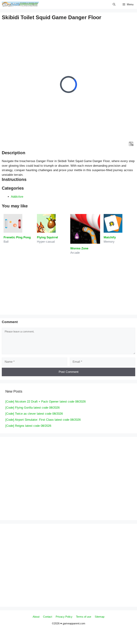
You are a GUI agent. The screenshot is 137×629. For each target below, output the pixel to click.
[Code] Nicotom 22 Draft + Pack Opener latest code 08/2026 (45, 401)
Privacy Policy (64, 616)
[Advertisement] (68, 106)
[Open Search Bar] (114, 4)
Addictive (17, 196)
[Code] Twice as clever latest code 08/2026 (34, 413)
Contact (47, 616)
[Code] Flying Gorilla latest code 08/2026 (32, 407)
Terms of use (83, 616)
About (36, 616)
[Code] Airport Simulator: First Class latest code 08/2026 (43, 419)
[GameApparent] (20, 4)
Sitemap (99, 616)
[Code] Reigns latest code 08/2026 (28, 425)
